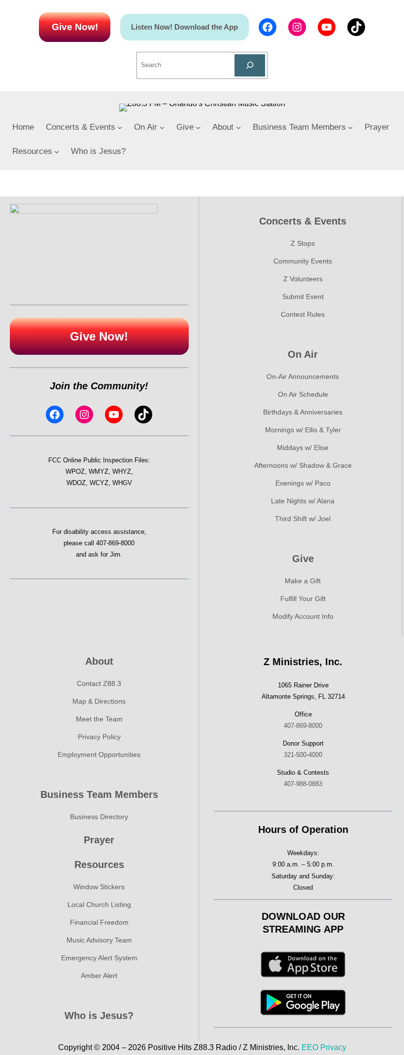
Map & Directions (99, 701)
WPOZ (75, 471)
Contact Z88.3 (99, 683)
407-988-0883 (303, 784)
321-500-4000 (303, 754)
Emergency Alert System (99, 958)
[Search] (250, 65)
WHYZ (121, 471)
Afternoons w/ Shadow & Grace (303, 465)
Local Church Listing (99, 904)
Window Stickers (99, 887)
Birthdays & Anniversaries (302, 412)
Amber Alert (99, 976)
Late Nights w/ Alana (303, 501)
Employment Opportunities (99, 754)
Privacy (333, 1047)
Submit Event (303, 297)
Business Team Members (99, 794)
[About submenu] (238, 127)
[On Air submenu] (162, 127)
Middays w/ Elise (303, 448)
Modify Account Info (303, 616)
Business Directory (99, 817)
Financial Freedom (99, 922)
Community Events (302, 261)
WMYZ (98, 471)
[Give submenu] (198, 127)
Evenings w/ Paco (303, 483)
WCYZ (99, 483)
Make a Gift (303, 581)
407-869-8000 (115, 543)
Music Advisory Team (99, 940)
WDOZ (76, 483)
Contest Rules (303, 314)
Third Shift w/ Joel (303, 519)
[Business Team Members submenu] (350, 127)
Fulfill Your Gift (303, 599)
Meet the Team (99, 719)
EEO (310, 1047)
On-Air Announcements (303, 376)
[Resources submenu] (56, 151)
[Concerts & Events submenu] (119, 127)
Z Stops (303, 243)
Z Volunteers (303, 279)
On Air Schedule (303, 394)
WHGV (122, 483)
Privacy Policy (99, 737)
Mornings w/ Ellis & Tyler (303, 430)
